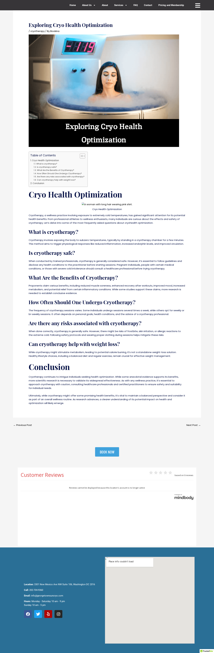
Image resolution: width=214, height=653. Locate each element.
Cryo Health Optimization (45, 160)
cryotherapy (37, 31)
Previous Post (22, 425)
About (105, 5)
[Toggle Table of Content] (80, 156)
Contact (148, 5)
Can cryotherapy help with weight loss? (56, 180)
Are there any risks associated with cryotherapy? (60, 176)
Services (118, 5)
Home (73, 5)
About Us (87, 5)
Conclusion (38, 183)
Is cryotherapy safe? (47, 167)
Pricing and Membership (171, 5)
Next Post (193, 425)
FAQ (135, 5)
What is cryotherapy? (46, 163)
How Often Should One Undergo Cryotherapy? (59, 173)
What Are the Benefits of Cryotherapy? (55, 170)
